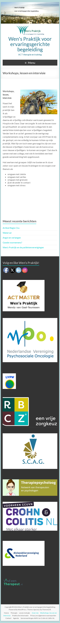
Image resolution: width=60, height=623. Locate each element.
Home (6, 613)
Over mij (35, 613)
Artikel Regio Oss (11, 227)
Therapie (14, 613)
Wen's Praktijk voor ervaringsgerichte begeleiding (30, 44)
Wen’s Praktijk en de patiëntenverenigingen (23, 247)
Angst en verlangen (12, 237)
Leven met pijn (24, 613)
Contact (8, 618)
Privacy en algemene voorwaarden (43, 615)
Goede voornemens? (12, 242)
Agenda (16, 618)
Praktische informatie (20, 615)
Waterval (7, 232)
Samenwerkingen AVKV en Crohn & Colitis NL (38, 618)
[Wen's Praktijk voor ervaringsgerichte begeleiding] (30, 27)
